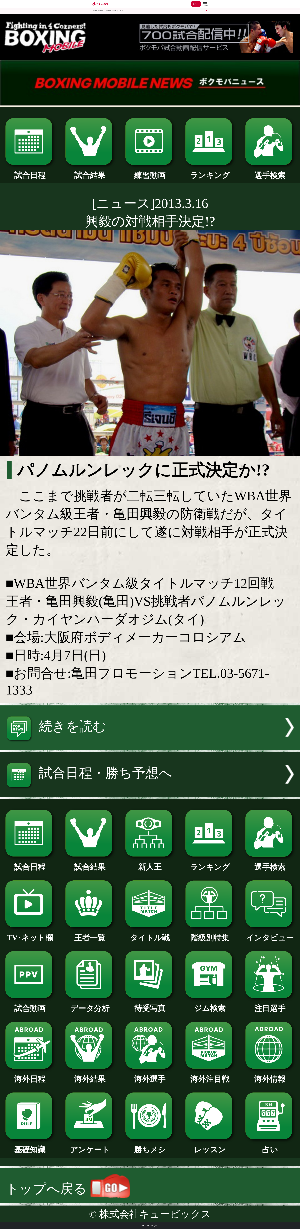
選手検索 (270, 175)
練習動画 (150, 175)
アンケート (90, 1149)
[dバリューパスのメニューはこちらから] (205, 4)
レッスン (210, 1149)
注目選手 (270, 1008)
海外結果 (90, 1079)
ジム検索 (210, 1008)
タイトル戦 (150, 937)
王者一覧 (90, 937)
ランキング (210, 175)
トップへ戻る (48, 1188)
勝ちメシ (150, 1149)
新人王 (150, 867)
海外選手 (150, 1079)
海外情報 (270, 1079)
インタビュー (270, 937)
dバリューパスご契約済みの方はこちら (108, 11)
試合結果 (90, 175)
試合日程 (30, 175)
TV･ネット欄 (30, 937)
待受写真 (150, 1008)
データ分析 (90, 1008)
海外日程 (30, 1079)
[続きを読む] (150, 745)
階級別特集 (210, 937)
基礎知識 (30, 1149)
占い (270, 1149)
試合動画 (30, 1008)
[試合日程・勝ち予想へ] (150, 792)
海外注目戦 (210, 1079)
